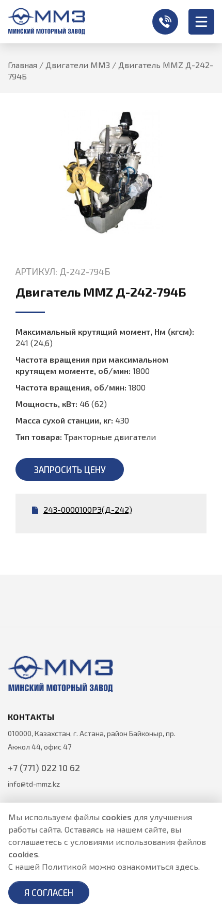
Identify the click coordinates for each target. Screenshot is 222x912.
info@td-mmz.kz (34, 783)
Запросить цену (70, 469)
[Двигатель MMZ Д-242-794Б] (111, 172)
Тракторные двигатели (110, 437)
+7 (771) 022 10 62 (165, 22)
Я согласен (48, 892)
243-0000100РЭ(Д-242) (87, 509)
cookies (117, 817)
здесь (187, 866)
